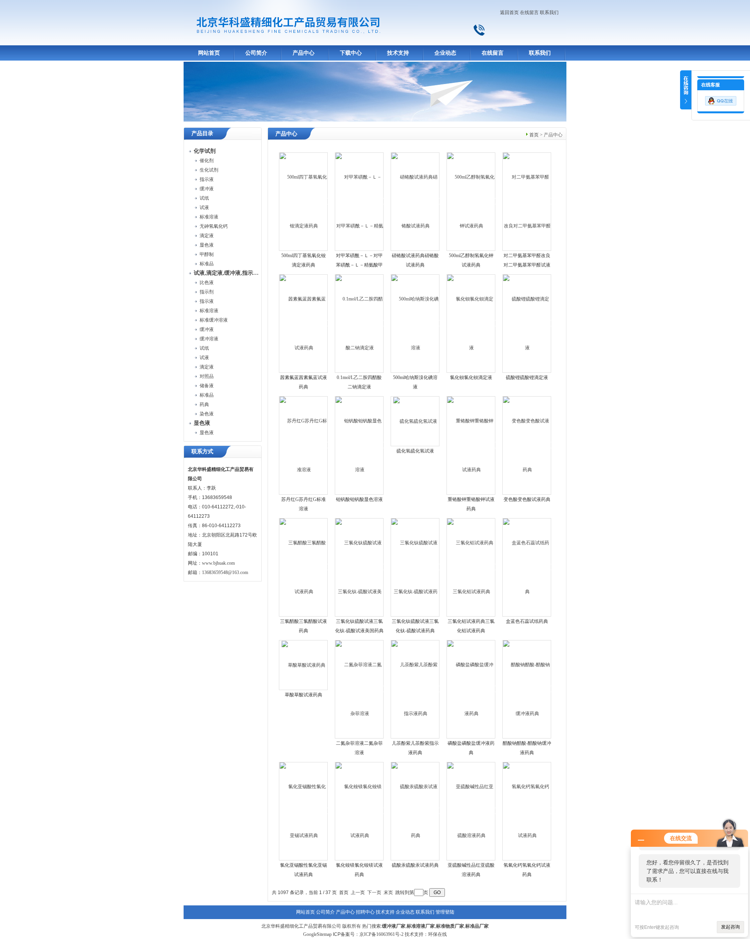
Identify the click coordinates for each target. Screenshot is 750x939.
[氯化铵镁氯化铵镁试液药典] (359, 811)
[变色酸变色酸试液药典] (527, 445)
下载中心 (351, 53)
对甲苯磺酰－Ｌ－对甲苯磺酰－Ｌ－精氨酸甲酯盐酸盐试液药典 (359, 265)
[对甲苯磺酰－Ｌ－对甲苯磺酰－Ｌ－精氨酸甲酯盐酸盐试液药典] (359, 201)
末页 (388, 892)
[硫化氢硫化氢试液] (415, 421)
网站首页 (209, 53)
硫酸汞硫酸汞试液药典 (415, 865)
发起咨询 (730, 927)
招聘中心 (365, 912)
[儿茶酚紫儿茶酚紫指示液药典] (415, 689)
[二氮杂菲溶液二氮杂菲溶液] (359, 689)
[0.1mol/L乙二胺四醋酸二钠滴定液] (359, 323)
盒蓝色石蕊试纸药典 (527, 621)
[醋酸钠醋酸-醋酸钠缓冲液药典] (527, 689)
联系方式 (202, 451)
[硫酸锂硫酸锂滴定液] (527, 323)
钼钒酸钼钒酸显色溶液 (359, 499)
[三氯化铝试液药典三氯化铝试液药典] (471, 567)
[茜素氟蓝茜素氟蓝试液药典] (303, 323)
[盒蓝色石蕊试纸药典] (527, 567)
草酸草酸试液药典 (303, 695)
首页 (534, 135)
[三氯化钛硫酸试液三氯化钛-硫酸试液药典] (415, 567)
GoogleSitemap (317, 934)
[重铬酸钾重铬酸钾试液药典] (471, 445)
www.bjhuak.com (218, 563)
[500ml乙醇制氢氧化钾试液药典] (471, 201)
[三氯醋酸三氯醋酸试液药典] (303, 567)
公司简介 (256, 53)
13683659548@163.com (225, 572)
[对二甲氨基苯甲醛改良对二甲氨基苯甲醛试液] (527, 201)
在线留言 (529, 12)
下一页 (374, 892)
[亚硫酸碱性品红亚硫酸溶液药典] (471, 811)
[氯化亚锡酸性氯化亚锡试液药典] (303, 811)
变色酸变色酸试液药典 (527, 499)
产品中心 (303, 53)
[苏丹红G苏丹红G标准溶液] (303, 445)
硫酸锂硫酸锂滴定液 (527, 377)
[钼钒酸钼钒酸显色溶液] (359, 445)
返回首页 (509, 12)
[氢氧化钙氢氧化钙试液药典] (527, 811)
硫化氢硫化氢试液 (415, 451)
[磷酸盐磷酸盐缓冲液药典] (471, 689)
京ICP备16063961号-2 (381, 934)
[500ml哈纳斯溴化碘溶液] (415, 323)
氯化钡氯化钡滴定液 (471, 377)
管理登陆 (445, 912)
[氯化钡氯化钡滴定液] (471, 323)
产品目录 (202, 133)
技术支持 (398, 53)
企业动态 (445, 53)
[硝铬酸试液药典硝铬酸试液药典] (415, 201)
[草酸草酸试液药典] (303, 665)
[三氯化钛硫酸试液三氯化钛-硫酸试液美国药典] (359, 567)
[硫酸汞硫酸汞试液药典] (415, 811)
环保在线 (437, 934)
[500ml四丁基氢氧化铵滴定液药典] (303, 201)
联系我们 (549, 12)
